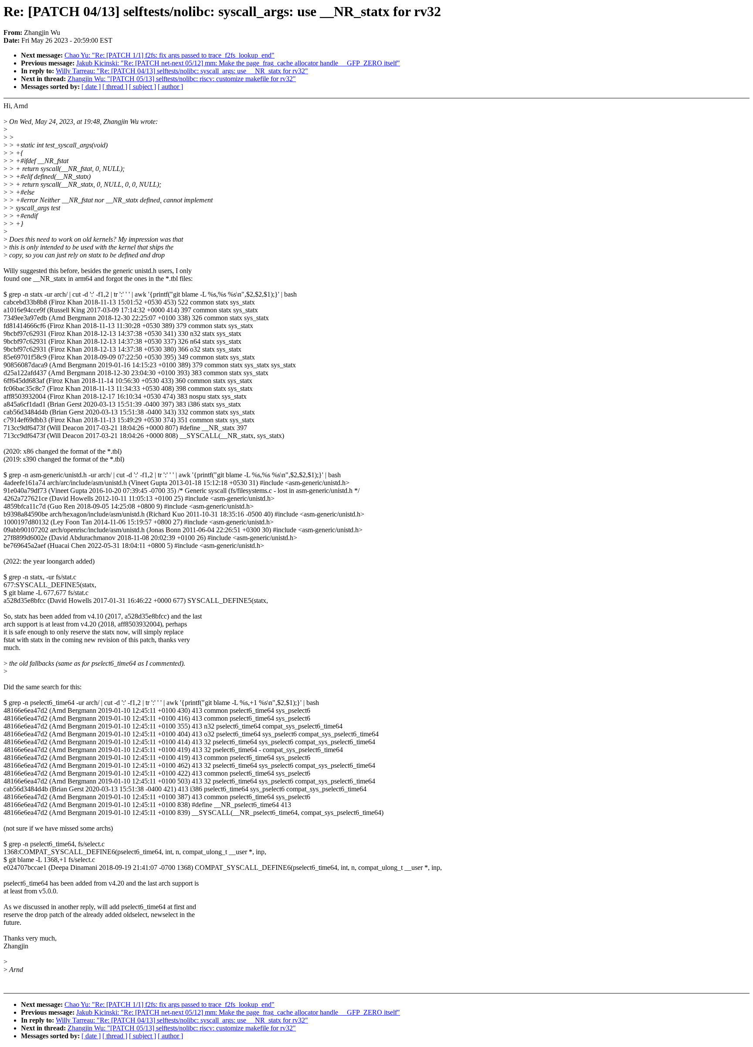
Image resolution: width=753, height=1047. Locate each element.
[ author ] (170, 86)
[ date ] (91, 86)
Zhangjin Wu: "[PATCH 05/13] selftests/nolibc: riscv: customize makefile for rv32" (182, 78)
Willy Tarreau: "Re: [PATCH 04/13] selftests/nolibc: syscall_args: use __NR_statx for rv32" (182, 71)
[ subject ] (142, 86)
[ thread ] (114, 86)
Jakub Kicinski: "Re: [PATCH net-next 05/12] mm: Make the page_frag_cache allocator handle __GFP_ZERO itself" (238, 63)
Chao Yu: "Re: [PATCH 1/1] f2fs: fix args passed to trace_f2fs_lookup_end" (169, 55)
